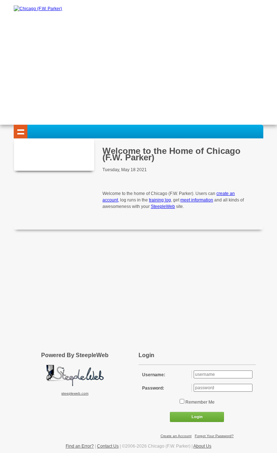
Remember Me (199, 402)
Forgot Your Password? (214, 436)
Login (197, 416)
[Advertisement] (138, 67)
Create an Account (176, 436)
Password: (153, 388)
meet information (196, 200)
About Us (202, 446)
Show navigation (20, 131)
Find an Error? (80, 446)
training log (160, 200)
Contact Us (108, 446)
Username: (153, 374)
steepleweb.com (74, 393)
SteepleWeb (163, 206)
